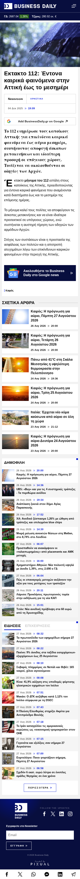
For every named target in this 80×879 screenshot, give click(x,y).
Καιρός (10, 290)
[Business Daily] (30, 6)
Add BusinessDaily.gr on (41, 121)
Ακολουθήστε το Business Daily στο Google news (43, 273)
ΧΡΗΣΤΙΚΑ (36, 99)
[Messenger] (46, 874)
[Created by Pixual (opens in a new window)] (40, 862)
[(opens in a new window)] (6, 874)
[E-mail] (73, 874)
